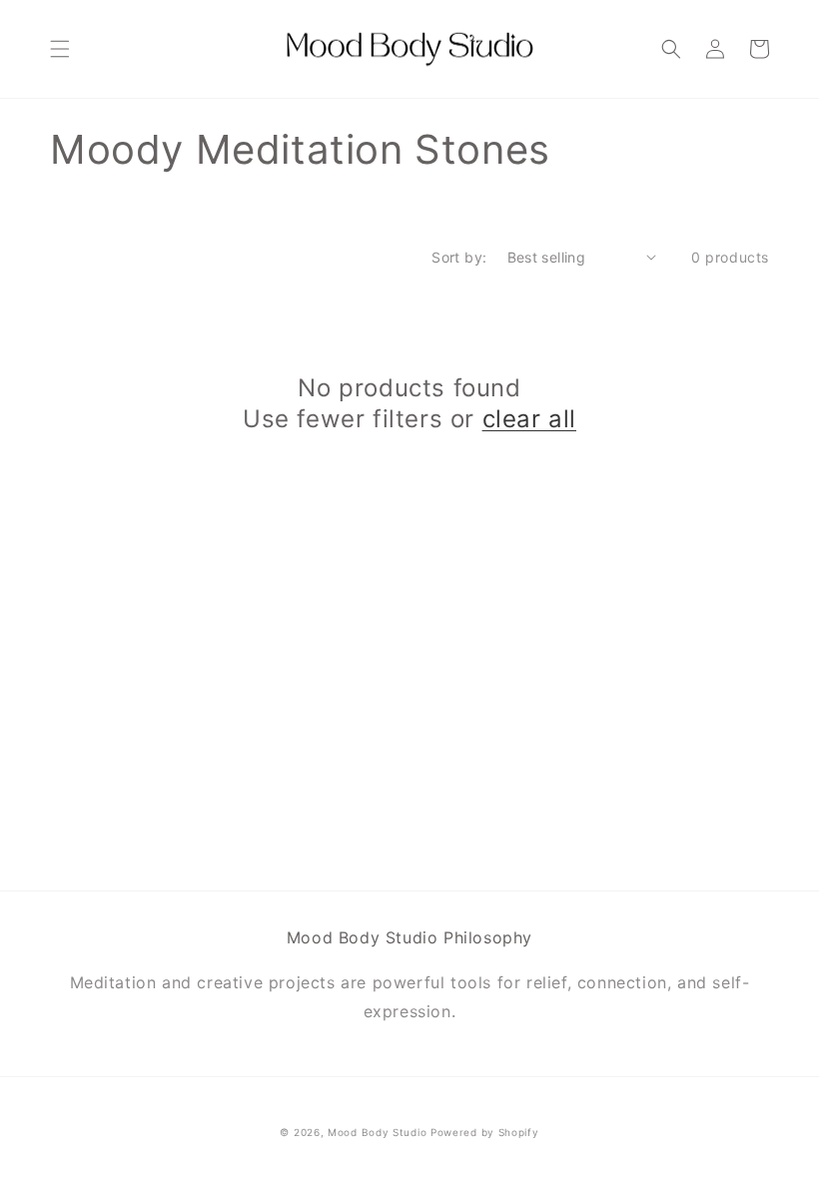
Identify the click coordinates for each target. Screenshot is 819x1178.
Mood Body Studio (377, 1132)
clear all (529, 418)
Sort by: (458, 257)
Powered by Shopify (484, 1132)
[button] (60, 49)
